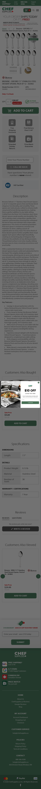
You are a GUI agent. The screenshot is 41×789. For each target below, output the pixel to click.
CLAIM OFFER (30, 402)
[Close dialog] (38, 382)
